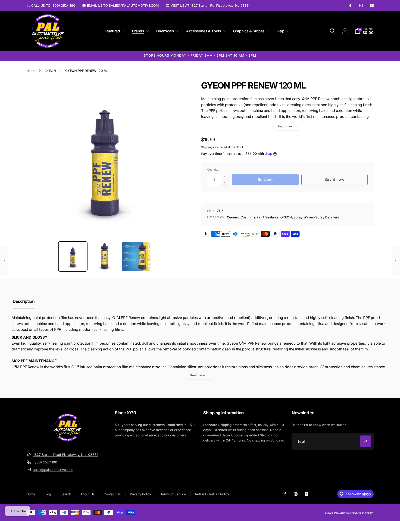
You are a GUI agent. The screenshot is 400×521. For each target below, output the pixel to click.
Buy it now (334, 179)
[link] (50, 5)
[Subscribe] (365, 441)
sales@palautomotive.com (53, 470)
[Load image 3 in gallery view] (136, 256)
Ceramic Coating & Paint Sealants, (253, 217)
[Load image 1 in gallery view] (73, 256)
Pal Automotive (342, 512)
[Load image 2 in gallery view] (104, 256)
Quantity (212, 169)
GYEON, (286, 217)
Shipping (206, 147)
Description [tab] (23, 301)
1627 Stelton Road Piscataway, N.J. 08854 (65, 455)
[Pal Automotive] (67, 443)
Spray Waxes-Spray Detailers (316, 217)
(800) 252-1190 (45, 462)
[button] (113, 31)
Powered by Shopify (362, 512)
